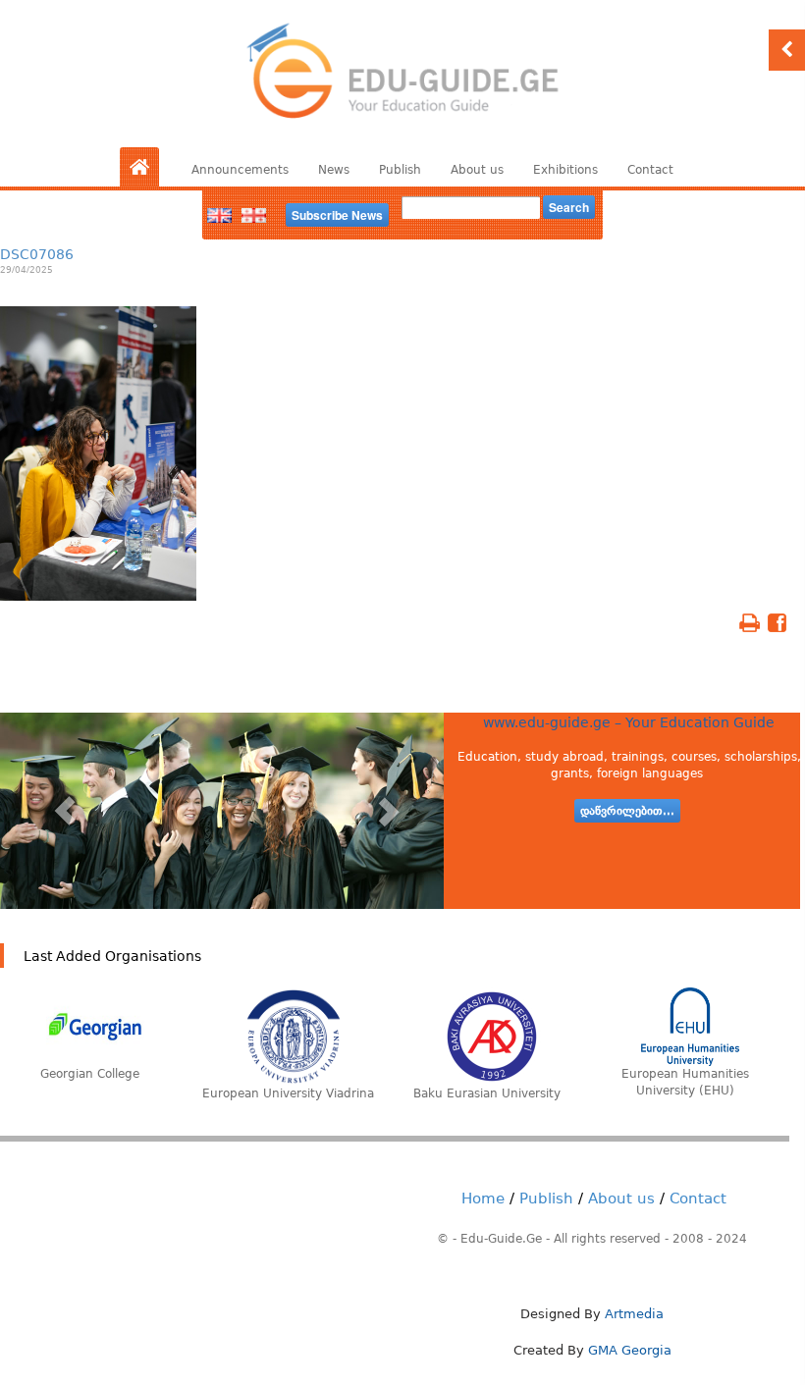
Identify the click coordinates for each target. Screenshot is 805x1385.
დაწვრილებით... (627, 811)
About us (477, 170)
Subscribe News (337, 215)
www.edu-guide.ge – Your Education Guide (629, 722)
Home (483, 1198)
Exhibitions (565, 170)
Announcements (240, 170)
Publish (400, 170)
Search (569, 207)
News (333, 170)
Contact (650, 170)
